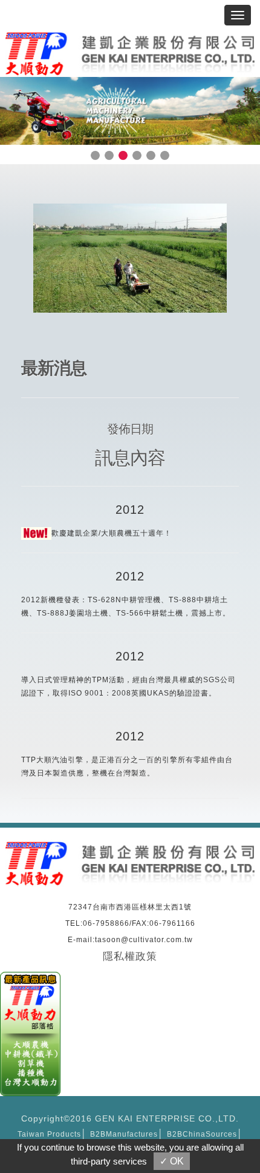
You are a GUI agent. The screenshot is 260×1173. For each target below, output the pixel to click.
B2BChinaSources (202, 1134)
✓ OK (172, 1161)
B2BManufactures (124, 1134)
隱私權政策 (130, 956)
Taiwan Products (49, 1134)
